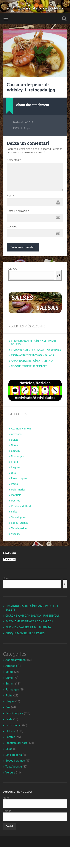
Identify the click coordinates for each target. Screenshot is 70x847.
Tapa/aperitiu (19, 528)
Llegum (15, 467)
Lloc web (12, 226)
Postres (15, 500)
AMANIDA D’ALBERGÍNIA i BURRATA (32, 360)
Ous (13, 472)
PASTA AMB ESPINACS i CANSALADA (32, 355)
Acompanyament (21, 428)
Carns (14, 445)
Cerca (6, 578)
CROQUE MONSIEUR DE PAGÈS (29, 366)
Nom (10, 195)
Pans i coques (19, 478)
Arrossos (16, 434)
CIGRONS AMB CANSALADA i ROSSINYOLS (36, 349)
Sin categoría (18, 517)
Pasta (14, 483)
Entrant (15, 450)
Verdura (15, 533)
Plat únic (16, 494)
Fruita (14, 461)
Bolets (14, 439)
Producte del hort (21, 506)
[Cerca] (58, 275)
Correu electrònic (18, 211)
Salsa (14, 511)
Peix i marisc (18, 489)
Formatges (17, 456)
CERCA (12, 268)
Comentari (14, 160)
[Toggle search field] (64, 18)
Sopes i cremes (19, 522)
